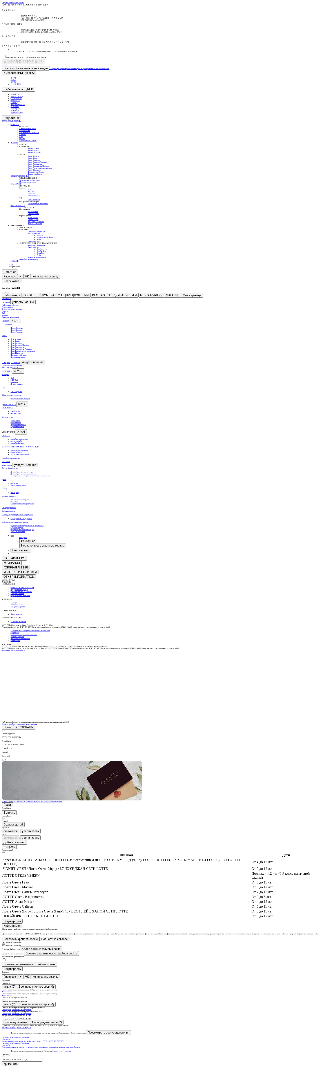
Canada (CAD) (16, 99)
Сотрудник (15, 633)
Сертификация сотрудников (21, 519)
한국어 (13, 78)
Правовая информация (10, 317)
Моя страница (192, 295)
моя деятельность (9, 496)
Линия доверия (16, 614)
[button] (161, 736)
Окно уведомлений (9, 508)
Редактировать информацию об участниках (27, 526)
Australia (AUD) (17, 97)
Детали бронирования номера (22, 472)
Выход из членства (18, 532)
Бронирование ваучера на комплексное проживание (30, 476)
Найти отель (12, 295)
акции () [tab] (9, 986)
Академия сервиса (18, 607)
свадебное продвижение (11, 458)
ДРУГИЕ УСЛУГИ (125, 295)
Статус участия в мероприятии (22, 504)
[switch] (4, 959)
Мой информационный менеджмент (15, 522)
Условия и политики (18, 622)
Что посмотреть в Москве (12, 309)
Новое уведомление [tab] (46, 1022)
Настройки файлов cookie (20, 639)
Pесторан (5, 375)
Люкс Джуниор (16, 343)
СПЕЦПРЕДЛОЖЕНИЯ (73, 295)
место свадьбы (16, 441)
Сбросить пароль (17, 528)
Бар (3, 388)
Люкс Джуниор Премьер (20, 345)
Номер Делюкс (16, 330)
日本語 (13, 82)
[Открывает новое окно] (10, 659)
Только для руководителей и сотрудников (17, 515)
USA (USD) (15, 111)
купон (4, 480)
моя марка (14, 502)
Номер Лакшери (17, 332)
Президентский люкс (19, 355)
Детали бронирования (10, 468)
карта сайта (15, 641)
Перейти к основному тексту (13, 3)
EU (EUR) (14, 103)
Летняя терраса (17, 384)
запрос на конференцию (20, 454)
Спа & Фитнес (7, 408)
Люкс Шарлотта (17, 353)
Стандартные (7, 324)
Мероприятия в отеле (10, 367)
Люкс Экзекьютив (17, 347)
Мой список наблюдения (20, 500)
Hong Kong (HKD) (18, 105)
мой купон (14, 483)
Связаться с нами (8, 511)
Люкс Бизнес (15, 341)
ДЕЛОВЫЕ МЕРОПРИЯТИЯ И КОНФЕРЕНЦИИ (20, 447)
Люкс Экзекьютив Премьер (21, 349)
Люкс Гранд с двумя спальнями (23, 351)
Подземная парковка (18, 425)
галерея (5, 315)
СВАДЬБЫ (6, 435)
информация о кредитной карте (22, 530)
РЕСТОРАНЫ (101, 295)
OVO (13, 378)
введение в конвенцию (19, 450)
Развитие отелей (17, 605)
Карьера (14, 603)
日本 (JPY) (15, 107)
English (13, 80)
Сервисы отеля (7, 417)
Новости (5, 311)
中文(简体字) (16, 84)
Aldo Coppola (15, 421)
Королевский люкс (18, 357)
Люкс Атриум (16, 339)
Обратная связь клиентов (20, 596)
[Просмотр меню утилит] (12, 536)
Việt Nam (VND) (17, 113)
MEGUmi (14, 380)
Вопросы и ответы (17, 637)
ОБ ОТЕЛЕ (31, 295)
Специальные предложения (12, 365)
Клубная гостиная (17, 427)
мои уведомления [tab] (15, 1022)
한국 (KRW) (15, 94)
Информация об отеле (10, 305)
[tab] (8, 727)
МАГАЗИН (172, 295)
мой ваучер (15, 493)
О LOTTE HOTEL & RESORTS (22, 588)
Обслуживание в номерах (11, 395)
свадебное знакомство (19, 439)
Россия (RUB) (16, 109)
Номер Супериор (17, 328)
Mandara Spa (15, 411)
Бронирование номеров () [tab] (36, 986)
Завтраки (14, 382)
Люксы (4, 336)
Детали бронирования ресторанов (23, 474)
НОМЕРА (48, 295)
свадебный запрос (17, 443)
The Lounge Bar (16, 392)
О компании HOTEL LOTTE (21, 592)
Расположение (7, 307)
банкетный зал (16, 452)
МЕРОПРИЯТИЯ (151, 295)
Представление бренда (19, 590)
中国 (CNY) (15, 100)
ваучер (4, 489)
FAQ (3, 313)
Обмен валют (16, 423)
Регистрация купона (18, 485)
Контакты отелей (17, 594)
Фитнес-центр (16, 413)
